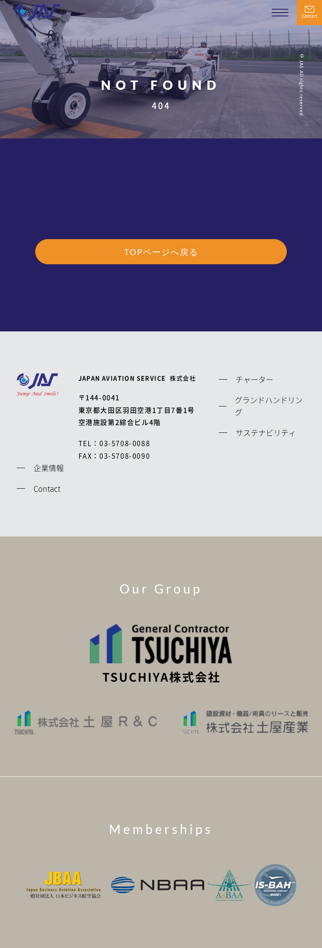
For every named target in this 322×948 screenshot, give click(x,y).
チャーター (254, 379)
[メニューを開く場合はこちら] (280, 12)
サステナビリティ (266, 432)
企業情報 (49, 467)
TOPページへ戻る (161, 252)
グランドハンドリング (269, 405)
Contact (309, 16)
